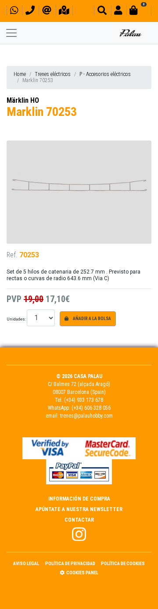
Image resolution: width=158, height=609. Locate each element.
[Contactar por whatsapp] (14, 11)
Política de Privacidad (70, 563)
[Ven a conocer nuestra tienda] (64, 11)
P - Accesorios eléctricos (105, 74)
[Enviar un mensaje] (46, 11)
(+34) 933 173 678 (83, 400)
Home (20, 74)
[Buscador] (102, 11)
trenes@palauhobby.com (86, 416)
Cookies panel (82, 573)
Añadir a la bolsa (91, 318)
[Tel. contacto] (30, 11)
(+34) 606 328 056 (91, 408)
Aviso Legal (26, 563)
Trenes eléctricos (53, 74)
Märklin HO (23, 100)
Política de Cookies (123, 563)
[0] (138, 11)
